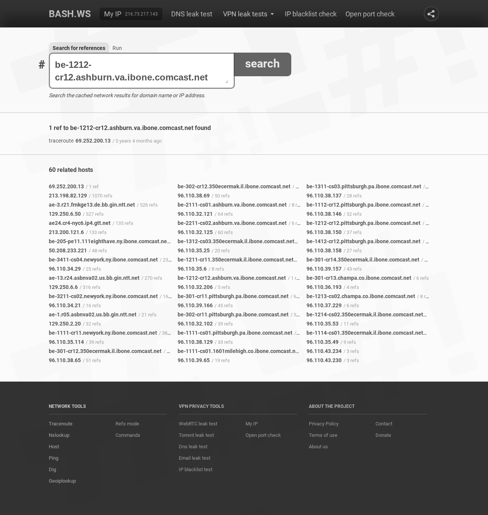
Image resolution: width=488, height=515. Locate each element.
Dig (52, 469)
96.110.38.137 (324, 196)
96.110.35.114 (66, 342)
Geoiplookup (62, 481)
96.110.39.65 (194, 360)
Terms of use (323, 435)
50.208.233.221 (68, 250)
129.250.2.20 (65, 324)
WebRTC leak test (198, 424)
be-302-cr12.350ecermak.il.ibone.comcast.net (234, 186)
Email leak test (194, 458)
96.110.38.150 (324, 232)
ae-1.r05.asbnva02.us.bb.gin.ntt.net (92, 314)
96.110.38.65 (65, 360)
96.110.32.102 (195, 324)
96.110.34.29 (65, 269)
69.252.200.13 (80, 141)
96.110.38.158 (324, 250)
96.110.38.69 (194, 196)
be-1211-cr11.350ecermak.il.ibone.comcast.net (236, 260)
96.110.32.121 (195, 214)
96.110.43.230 (324, 360)
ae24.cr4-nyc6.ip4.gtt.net (80, 223)
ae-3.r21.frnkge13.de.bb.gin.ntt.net (92, 205)
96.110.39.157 (324, 269)
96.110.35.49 (323, 342)
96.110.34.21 (65, 305)
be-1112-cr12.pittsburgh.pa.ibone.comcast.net (364, 205)
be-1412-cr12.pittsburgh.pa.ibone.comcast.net (364, 241)
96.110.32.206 (195, 287)
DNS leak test (191, 14)
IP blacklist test (195, 469)
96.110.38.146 (324, 214)
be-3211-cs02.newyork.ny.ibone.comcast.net (103, 296)
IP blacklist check (311, 14)
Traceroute (60, 424)
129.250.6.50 (65, 214)
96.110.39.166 (195, 305)
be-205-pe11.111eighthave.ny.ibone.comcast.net (109, 241)
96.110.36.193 (324, 287)
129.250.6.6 (63, 287)
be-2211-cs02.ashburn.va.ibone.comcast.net (232, 223)
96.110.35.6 (192, 269)
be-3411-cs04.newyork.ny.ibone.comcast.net (103, 260)
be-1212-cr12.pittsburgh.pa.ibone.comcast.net (364, 223)
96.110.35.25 (194, 250)
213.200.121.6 (66, 232)
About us (318, 446)
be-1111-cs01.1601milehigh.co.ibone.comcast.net (239, 351)
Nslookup (59, 435)
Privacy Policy (324, 424)
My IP (112, 14)
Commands (128, 435)
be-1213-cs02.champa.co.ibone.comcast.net (361, 296)
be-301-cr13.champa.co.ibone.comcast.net (359, 278)
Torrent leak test (196, 435)
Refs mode (127, 424)
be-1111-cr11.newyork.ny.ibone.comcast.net (103, 333)
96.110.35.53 (323, 324)
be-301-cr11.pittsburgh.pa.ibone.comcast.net (233, 296)
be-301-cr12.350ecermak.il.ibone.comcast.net (105, 351)
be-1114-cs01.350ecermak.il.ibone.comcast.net (365, 333)
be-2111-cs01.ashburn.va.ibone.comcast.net (232, 205)
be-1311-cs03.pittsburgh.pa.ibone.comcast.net (364, 186)
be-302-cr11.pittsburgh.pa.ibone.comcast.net (233, 314)
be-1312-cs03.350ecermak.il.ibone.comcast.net (236, 241)
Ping (53, 458)
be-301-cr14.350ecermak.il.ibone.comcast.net (363, 260)
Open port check (370, 14)
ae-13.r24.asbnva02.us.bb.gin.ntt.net (94, 278)
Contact (384, 424)
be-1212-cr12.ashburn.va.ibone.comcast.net (232, 278)
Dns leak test (193, 446)
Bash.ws (70, 13)
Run (117, 48)
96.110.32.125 (195, 232)
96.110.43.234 (324, 351)
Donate (383, 435)
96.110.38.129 (195, 342)
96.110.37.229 (324, 305)
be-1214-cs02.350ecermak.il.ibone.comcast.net (365, 314)
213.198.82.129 (68, 196)
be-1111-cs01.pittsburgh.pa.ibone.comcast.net (235, 333)
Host (54, 446)
